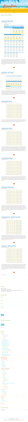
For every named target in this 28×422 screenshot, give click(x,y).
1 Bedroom (4, 370)
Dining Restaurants (3, 389)
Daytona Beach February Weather (7, 187)
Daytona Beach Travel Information (6, 349)
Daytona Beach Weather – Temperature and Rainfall (10, 217)
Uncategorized (3, 403)
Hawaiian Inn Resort (4, 373)
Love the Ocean (3, 395)
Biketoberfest (3, 362)
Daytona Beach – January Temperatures (8, 246)
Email (2, 300)
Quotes (2, 402)
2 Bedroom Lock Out (5, 379)
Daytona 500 (3, 364)
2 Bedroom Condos (6, 386)
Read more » (4, 64)
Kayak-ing (4, 337)
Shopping (4, 338)
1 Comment (10, 22)
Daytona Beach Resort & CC (5, 369)
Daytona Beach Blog (14, 7)
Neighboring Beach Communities (6, 354)
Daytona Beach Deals (4, 341)
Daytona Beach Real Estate (5, 348)
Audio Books (3, 399)
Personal (2, 398)
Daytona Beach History (5, 343)
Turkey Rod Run (4, 366)
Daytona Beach (3, 333)
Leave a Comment (11, 73)
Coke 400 (3, 363)
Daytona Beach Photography (5, 345)
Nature (3, 353)
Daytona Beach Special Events (4, 359)
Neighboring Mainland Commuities (6, 355)
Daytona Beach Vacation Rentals (5, 368)
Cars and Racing (5, 336)
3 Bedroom (4, 381)
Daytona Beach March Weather (7, 158)
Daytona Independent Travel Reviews (7, 350)
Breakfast (3, 390)
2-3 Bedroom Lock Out (5, 380)
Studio (3, 375)
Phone (2, 303)
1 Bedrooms (5, 385)
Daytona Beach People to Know (6, 344)
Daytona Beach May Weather (6, 101)
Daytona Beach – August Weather (7, 72)
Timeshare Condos (5, 384)
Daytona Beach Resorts (4, 358)
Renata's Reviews (5, 394)
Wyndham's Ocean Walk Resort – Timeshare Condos (8, 383)
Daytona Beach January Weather (7, 21)
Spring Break (3, 365)
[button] (14, 12)
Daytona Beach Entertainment (6, 342)
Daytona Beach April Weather (6, 128)
